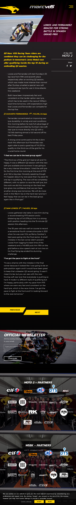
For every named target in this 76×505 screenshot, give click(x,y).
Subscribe (12, 358)
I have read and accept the (18, 351)
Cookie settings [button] (26, 501)
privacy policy (26, 351)
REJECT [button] (50, 502)
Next (37, 312)
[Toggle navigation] (71, 6)
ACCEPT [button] (39, 502)
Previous (15, 309)
